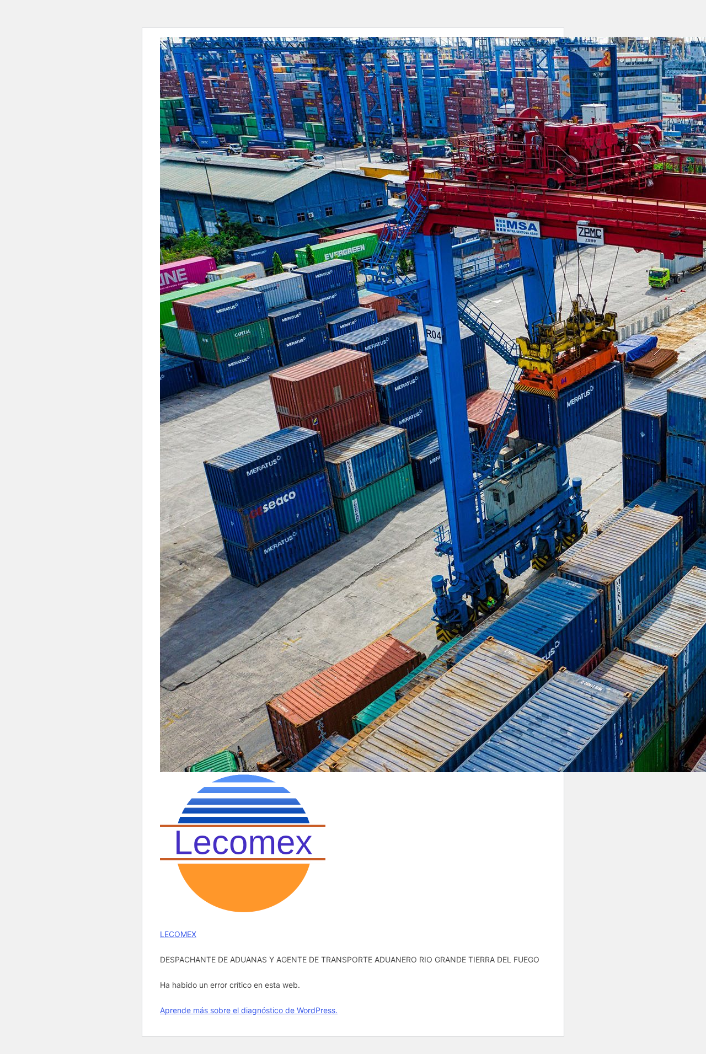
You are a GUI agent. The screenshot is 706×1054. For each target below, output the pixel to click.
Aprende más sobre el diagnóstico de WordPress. (249, 1010)
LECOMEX (178, 934)
